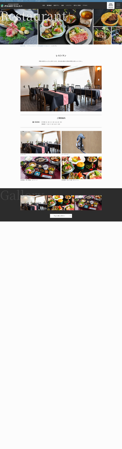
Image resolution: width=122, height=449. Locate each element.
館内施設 (49, 5)
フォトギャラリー (59, 216)
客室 (44, 5)
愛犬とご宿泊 (77, 5)
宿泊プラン (56, 5)
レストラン (69, 5)
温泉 (62, 5)
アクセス (85, 5)
